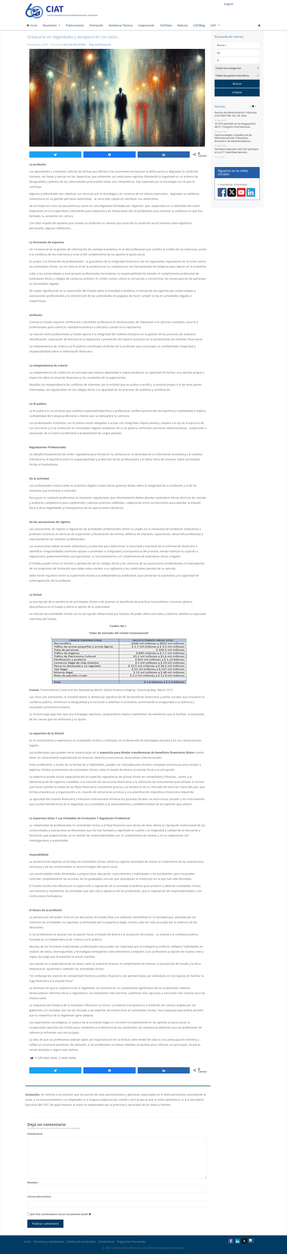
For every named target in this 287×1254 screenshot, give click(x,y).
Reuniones (50, 25)
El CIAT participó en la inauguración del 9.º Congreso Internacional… (235, 125)
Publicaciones (75, 25)
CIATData (166, 25)
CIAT (213, 25)
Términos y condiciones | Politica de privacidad (64, 1241)
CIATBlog (199, 25)
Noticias (182, 25)
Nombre (32, 1182)
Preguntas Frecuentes (131, 1241)
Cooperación (146, 25)
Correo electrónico (39, 1196)
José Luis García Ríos (75, 44)
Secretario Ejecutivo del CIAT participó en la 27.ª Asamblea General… (236, 150)
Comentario (35, 1133)
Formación (96, 25)
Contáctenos (106, 1241)
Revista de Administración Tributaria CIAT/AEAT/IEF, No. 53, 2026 (236, 114)
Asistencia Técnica (121, 25)
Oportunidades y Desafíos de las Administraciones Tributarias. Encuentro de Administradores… (233, 138)
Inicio (33, 25)
